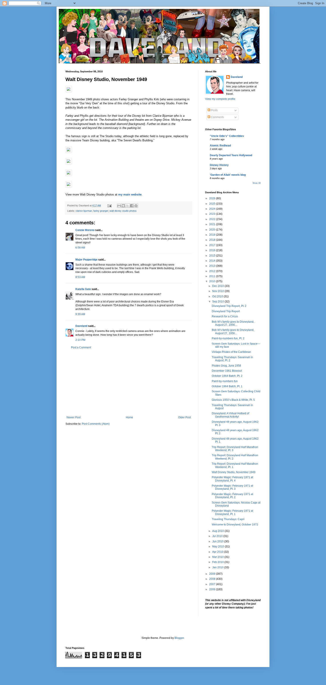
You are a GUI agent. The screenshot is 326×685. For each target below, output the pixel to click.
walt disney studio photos (123, 210)
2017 (212, 245)
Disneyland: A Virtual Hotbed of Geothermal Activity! (230, 415)
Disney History (219, 165)
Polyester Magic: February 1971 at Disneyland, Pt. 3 (232, 487)
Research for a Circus (225, 316)
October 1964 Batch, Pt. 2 (227, 375)
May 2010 (218, 546)
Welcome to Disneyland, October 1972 (235, 524)
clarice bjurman (84, 210)
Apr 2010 (218, 551)
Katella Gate (83, 289)
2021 (212, 224)
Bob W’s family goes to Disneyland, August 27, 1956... (233, 323)
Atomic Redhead (220, 145)
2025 (212, 203)
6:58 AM (80, 247)
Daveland (81, 326)
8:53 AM (80, 277)
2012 (212, 271)
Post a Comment (81, 347)
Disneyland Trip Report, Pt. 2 (229, 306)
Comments (217, 117)
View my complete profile (220, 99)
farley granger (100, 210)
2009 (212, 573)
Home (129, 417)
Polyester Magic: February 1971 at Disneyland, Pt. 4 (232, 479)
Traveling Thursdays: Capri (228, 519)
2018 (212, 239)
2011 (212, 276)
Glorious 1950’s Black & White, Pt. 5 (233, 399)
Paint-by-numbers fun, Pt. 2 (228, 338)
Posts (214, 110)
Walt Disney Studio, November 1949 (233, 472)
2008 (212, 578)
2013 (212, 265)
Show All (257, 183)
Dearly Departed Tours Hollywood (231, 155)
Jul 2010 (217, 536)
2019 (212, 234)
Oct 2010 (218, 296)
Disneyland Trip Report (226, 311)
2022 (212, 219)
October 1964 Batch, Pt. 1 (227, 386)
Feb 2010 (218, 562)
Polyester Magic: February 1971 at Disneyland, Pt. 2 (232, 496)
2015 (212, 255)
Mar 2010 (218, 557)
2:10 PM (80, 340)
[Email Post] (109, 205)
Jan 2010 (218, 567)
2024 (212, 208)
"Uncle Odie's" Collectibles (227, 136)
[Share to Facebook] (132, 205)
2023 (212, 213)
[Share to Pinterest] (136, 205)
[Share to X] (127, 205)
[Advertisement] (128, 382)
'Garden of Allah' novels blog (228, 174)
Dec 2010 (218, 286)
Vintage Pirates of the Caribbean (231, 351)
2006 (212, 589)
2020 (212, 229)
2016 (212, 250)
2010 (212, 281)
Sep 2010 (218, 301)
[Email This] (119, 205)
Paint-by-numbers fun (225, 381)
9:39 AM (80, 314)
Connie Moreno (84, 230)
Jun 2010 (218, 541)
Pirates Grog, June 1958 (226, 365)
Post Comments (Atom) (96, 423)
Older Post (184, 417)
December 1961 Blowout (227, 370)
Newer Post (74, 417)
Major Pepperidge (86, 259)
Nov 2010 (218, 291)
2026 (212, 198)
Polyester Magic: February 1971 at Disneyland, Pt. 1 (232, 512)
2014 (212, 260)
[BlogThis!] (123, 205)
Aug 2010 (218, 531)
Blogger (179, 638)
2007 (212, 584)
